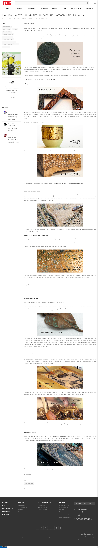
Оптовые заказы (63, 507)
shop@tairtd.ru (80, 515)
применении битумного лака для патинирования (68, 183)
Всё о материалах (42, 507)
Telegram (41, 528)
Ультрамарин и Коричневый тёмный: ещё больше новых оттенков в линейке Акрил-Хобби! (13, 116)
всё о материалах (29, 483)
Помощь (62, 502)
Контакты (5, 514)
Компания (21, 502)
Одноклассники (49, 528)
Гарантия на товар (64, 514)
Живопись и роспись (43, 514)
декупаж (15, 29)
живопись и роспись (8, 34)
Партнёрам (6, 511)
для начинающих (7, 31)
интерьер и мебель (7, 36)
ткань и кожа (6, 46)
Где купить (62, 509)
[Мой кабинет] (95, 3)
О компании (21, 505)
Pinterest (60, 528)
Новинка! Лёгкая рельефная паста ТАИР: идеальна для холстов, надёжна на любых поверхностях (13, 139)
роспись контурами (8, 44)
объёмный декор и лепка (9, 41)
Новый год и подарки (43, 511)
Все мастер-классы (43, 516)
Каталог (5, 502)
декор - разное (6, 29)
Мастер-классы (7, 508)
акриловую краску (68, 198)
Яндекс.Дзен (56, 528)
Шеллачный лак (29, 358)
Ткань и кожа (41, 505)
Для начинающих (42, 509)
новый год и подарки (8, 39)
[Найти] (87, 3)
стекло (16, 44)
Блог (4, 505)
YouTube (45, 528)
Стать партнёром (22, 507)
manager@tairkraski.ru (83, 512)
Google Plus (53, 528)
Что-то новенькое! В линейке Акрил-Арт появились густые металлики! (13, 128)
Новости (5, 107)
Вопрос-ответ (62, 511)
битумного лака (62, 112)
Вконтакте (37, 528)
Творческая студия (44, 502)
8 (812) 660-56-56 (81, 509)
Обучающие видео (64, 505)
